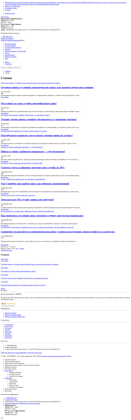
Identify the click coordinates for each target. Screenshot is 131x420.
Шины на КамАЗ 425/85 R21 (15, 317)
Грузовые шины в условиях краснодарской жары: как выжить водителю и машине (47, 87)
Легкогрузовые (10, 46)
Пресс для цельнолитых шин (62, 2)
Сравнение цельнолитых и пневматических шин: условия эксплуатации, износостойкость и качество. (58, 231)
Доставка (8, 328)
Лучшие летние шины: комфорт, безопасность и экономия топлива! (39, 119)
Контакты (8, 337)
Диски (7, 53)
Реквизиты (8, 336)
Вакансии (8, 332)
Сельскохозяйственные (13, 47)
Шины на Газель (10, 313)
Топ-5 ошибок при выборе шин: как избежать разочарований (35, 183)
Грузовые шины (10, 44)
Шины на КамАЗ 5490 (13, 315)
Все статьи (4, 259)
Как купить (9, 326)
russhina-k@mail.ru (7, 38)
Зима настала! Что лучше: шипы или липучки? (27, 199)
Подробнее (4, 97)
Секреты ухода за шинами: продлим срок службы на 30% (33, 167)
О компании (9, 325)
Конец (22, 248)
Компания (8, 378)
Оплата (7, 330)
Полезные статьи (11, 8)
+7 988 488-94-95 (7, 37)
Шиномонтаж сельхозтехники (41, 2)
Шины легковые (10, 57)
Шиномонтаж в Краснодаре (49, 4)
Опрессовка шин (78, 2)
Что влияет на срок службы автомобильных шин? (29, 103)
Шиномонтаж (10, 2)
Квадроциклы (10, 55)
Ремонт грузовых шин (12, 6)
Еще (6, 58)
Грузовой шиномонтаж (23, 2)
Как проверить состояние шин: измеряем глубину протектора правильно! (42, 215)
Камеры (7, 49)
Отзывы (8, 10)
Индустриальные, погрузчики (15, 51)
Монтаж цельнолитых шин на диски (27, 4)
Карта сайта (67, 356)
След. (17, 248)
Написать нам (10, 13)
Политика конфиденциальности (52, 356)
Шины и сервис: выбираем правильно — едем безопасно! (33, 151)
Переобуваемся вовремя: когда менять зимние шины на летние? (37, 135)
